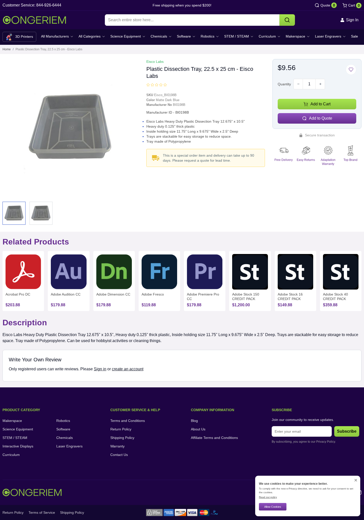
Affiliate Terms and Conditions (214, 438)
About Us (198, 429)
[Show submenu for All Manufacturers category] (72, 37)
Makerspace (295, 36)
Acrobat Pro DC (18, 294)
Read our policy (268, 497)
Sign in (100, 369)
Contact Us (119, 455)
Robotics (207, 36)
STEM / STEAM (236, 36)
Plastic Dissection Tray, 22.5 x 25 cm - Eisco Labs (49, 49)
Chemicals (159, 36)
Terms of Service (42, 512)
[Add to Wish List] (351, 69)
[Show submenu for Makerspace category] (308, 37)
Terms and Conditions (127, 421)
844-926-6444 (48, 5)
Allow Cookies (272, 506)
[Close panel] (355, 480)
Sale (354, 36)
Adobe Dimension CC (113, 294)
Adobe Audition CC (66, 294)
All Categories (90, 36)
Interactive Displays (18, 446)
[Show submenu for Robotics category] (217, 37)
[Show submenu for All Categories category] (104, 37)
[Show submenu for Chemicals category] (170, 37)
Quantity (284, 84)
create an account (127, 369)
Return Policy (120, 429)
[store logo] (34, 20)
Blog (194, 421)
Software (184, 36)
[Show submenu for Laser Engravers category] (344, 37)
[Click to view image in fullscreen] (71, 127)
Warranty (117, 446)
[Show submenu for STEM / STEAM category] (252, 37)
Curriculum (267, 36)
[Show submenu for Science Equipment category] (144, 37)
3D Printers (24, 37)
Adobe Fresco (153, 294)
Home (7, 49)
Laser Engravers (328, 36)
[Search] (287, 20)
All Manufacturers (55, 36)
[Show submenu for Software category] (194, 37)
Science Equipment (125, 36)
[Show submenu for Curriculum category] (279, 37)
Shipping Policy (122, 438)
